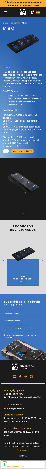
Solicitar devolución (23, 450)
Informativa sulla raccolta (13, 466)
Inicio (5, 23)
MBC (23, 276)
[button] (6, 12)
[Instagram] (31, 376)
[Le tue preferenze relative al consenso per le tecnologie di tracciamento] (4, 464)
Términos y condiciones (23, 446)
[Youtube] (25, 376)
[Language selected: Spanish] (39, 12)
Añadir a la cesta (22, 151)
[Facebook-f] (20, 376)
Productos (15, 23)
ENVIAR (17, 328)
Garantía (37, 446)
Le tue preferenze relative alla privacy (24, 462)
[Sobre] (14, 376)
